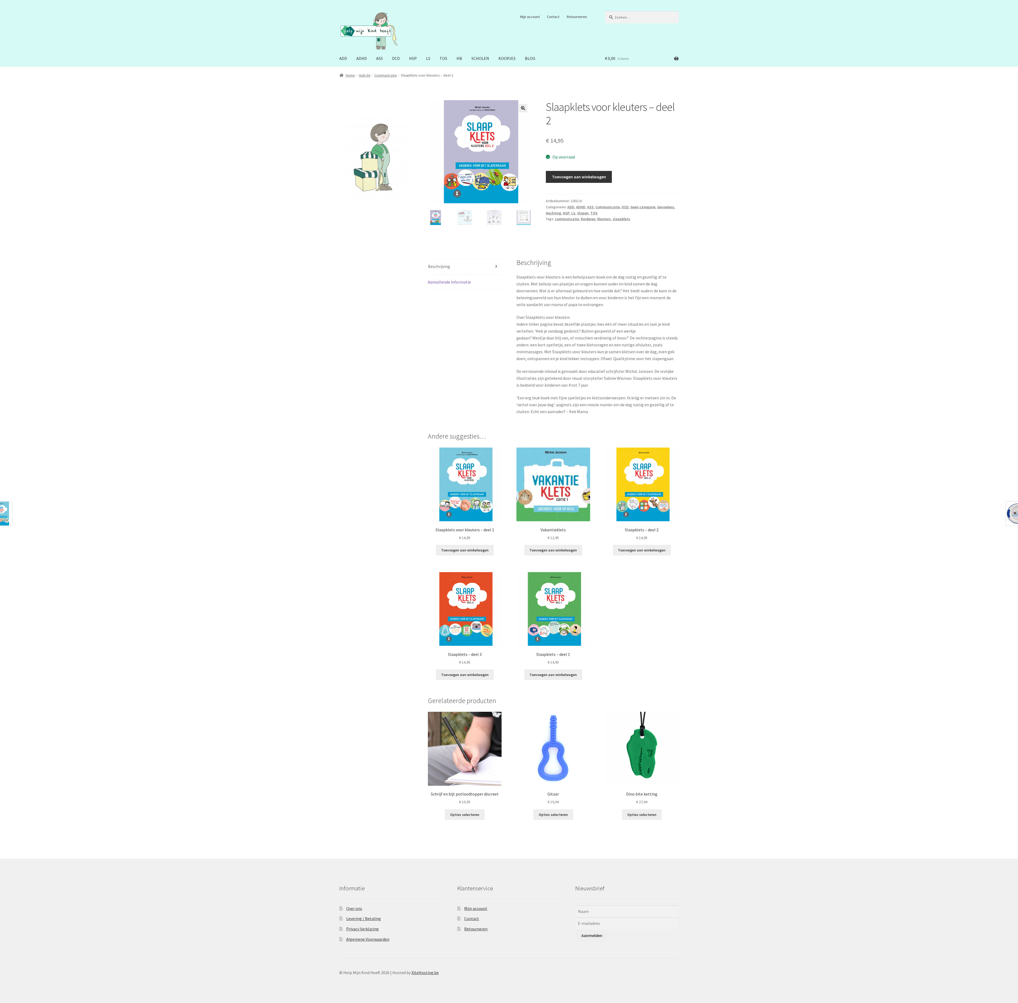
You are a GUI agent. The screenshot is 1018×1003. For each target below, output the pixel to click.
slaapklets (621, 218)
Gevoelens (665, 207)
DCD (396, 58)
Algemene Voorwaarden (367, 939)
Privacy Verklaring (362, 928)
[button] (523, 108)
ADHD (361, 58)
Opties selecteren (464, 814)
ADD (343, 58)
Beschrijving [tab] (439, 266)
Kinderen (588, 218)
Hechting (553, 213)
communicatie (567, 218)
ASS (379, 58)
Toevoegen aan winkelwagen (579, 176)
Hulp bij (364, 75)
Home (350, 75)
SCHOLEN (480, 58)
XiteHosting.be (425, 972)
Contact (553, 16)
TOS (443, 58)
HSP (413, 58)
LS (428, 58)
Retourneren (577, 16)
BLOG (530, 58)
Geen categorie (642, 207)
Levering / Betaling (363, 918)
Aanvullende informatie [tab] (449, 282)
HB (459, 58)
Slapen (583, 213)
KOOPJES (507, 58)
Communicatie (385, 75)
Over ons (354, 908)
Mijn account (530, 16)
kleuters (604, 218)
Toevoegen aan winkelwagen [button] (465, 550)
